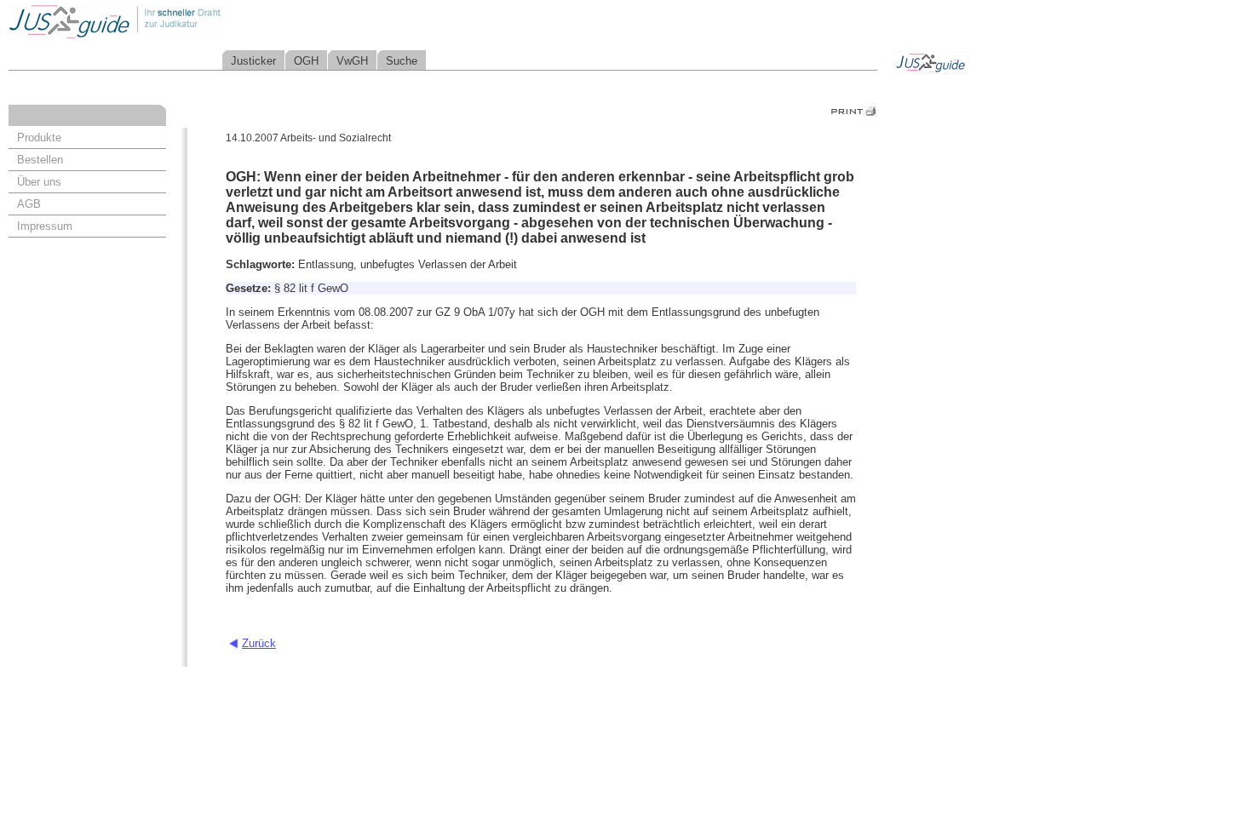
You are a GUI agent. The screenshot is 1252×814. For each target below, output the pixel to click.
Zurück (259, 643)
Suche (401, 60)
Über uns (39, 181)
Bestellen (40, 159)
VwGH (352, 60)
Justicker (253, 60)
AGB (29, 204)
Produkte (39, 137)
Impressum (44, 226)
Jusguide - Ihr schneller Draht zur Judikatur (171, 21)
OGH (306, 60)
